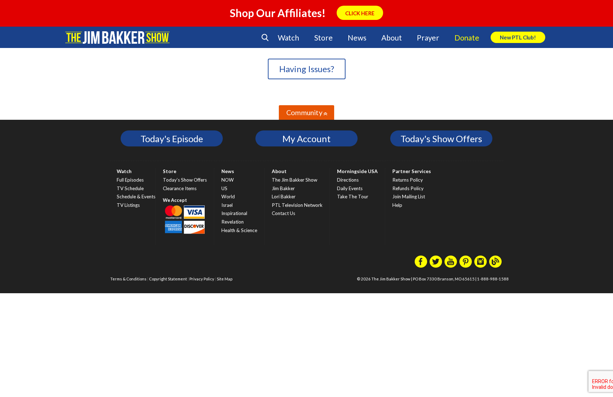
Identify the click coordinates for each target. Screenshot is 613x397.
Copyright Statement (168, 279)
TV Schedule (130, 188)
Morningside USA (357, 171)
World (228, 196)
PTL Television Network (297, 205)
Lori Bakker (284, 196)
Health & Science (239, 230)
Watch (288, 37)
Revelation (232, 222)
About (391, 37)
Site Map (224, 279)
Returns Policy (407, 180)
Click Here (360, 13)
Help (397, 205)
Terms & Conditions (128, 279)
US (224, 188)
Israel (227, 205)
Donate (466, 37)
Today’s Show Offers (185, 180)
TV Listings (128, 205)
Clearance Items (180, 188)
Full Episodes (130, 180)
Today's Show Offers (441, 138)
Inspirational (234, 213)
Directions (348, 180)
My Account (306, 138)
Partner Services (411, 171)
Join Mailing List (408, 196)
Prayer (428, 37)
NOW (227, 180)
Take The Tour (352, 196)
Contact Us (283, 213)
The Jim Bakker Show (294, 180)
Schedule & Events (136, 196)
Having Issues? (306, 69)
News (357, 37)
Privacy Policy (201, 279)
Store (323, 37)
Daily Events (350, 188)
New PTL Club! (518, 37)
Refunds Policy (408, 188)
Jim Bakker (117, 37)
